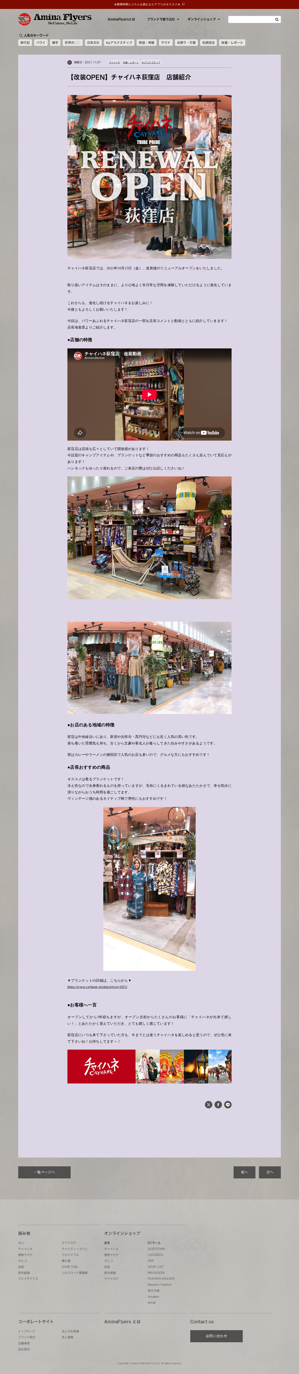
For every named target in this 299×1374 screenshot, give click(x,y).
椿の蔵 (66, 1260)
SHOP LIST (156, 1266)
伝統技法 (208, 42)
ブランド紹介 (27, 1337)
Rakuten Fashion (160, 1284)
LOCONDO (155, 1254)
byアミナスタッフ (119, 42)
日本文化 (93, 42)
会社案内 (24, 1349)
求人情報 (67, 1337)
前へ (244, 1172)
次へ (270, 1172)
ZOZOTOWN (156, 1249)
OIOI (151, 1260)
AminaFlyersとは (121, 19)
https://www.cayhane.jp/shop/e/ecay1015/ (97, 987)
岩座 (21, 1266)
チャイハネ (114, 62)
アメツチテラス (28, 1278)
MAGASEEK (156, 1272)
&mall (152, 1302)
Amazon (153, 1296)
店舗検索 (24, 1343)
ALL (21, 1242)
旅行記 (25, 42)
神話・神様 (146, 42)
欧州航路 (24, 1272)
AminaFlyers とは (122, 1322)
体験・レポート (232, 42)
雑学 (55, 42)
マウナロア (69, 1242)
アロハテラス (70, 1254)
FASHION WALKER (161, 1278)
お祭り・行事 (186, 42)
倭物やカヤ (25, 1254)
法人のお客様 (70, 1331)
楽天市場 (153, 1290)
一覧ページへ (44, 1172)
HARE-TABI (70, 1266)
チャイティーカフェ (75, 1249)
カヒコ (22, 1260)
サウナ (166, 42)
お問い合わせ (216, 1336)
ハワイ (41, 42)
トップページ (26, 1331)
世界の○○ (72, 42)
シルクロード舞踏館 (75, 1272)
